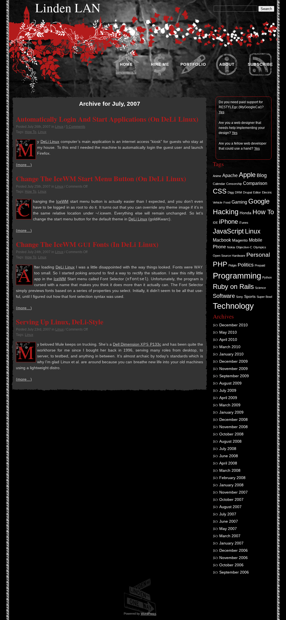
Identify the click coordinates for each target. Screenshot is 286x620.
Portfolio (193, 64)
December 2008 (233, 419)
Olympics (259, 247)
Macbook (222, 239)
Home (126, 64)
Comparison (255, 183)
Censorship (234, 183)
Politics (246, 265)
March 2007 (229, 536)
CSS (220, 191)
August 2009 (230, 383)
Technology (233, 305)
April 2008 (228, 463)
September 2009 (234, 376)
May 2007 (228, 528)
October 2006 (231, 565)
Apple (247, 174)
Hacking (226, 212)
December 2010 (233, 325)
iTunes (243, 222)
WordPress (148, 613)
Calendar (219, 183)
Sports (250, 296)
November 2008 (233, 427)
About (227, 64)
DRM (238, 192)
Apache (230, 175)
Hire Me (160, 64)
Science (260, 287)
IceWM (62, 201)
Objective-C (244, 247)
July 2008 (227, 448)
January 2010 (231, 354)
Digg (231, 192)
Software (224, 296)
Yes (221, 112)
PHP (220, 264)
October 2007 (231, 499)
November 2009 (233, 368)
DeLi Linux (49, 141)
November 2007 (233, 492)
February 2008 (232, 477)
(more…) (24, 164)
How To (30, 132)
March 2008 (229, 470)
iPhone (228, 221)
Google (259, 201)
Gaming (239, 201)
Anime (217, 176)
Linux (59, 127)
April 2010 (228, 339)
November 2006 (233, 557)
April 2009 (228, 397)
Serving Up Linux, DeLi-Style (59, 322)
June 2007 (228, 521)
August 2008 (230, 441)
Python (267, 277)
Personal (258, 254)
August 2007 (230, 507)
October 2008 (231, 434)
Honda (245, 213)
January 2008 (231, 485)
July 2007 (227, 514)
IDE (215, 222)
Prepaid (260, 265)
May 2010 (228, 332)
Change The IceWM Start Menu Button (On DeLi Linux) (101, 178)
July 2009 (227, 390)
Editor (257, 192)
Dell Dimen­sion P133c (137, 344)
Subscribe (260, 64)
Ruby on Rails (233, 286)
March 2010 (229, 347)
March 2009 (229, 405)
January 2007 (231, 543)
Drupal (247, 192)
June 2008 (228, 456)
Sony (239, 296)
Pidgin (232, 265)
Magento (240, 240)
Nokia (231, 247)
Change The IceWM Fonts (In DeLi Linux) (87, 244)
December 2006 (233, 550)
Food (226, 202)
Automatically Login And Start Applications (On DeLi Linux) (107, 119)
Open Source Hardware (229, 255)
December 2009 (233, 361)
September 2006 (234, 572)
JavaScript (228, 231)
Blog (262, 175)
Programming (237, 275)
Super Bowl (264, 296)
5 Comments (75, 127)
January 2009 (231, 412)
